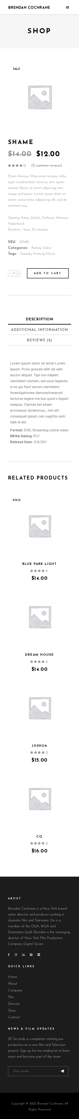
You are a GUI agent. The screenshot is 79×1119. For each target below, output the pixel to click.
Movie (50, 254)
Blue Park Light (39, 564)
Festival (38, 254)
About (12, 984)
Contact (14, 1017)
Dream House (39, 655)
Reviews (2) (39, 340)
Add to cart (48, 273)
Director (14, 1004)
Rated (35, 248)
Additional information (39, 330)
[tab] (39, 319)
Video (46, 248)
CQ (39, 836)
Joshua (39, 746)
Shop (12, 1010)
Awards (25, 254)
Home (12, 977)
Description (39, 319)
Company (15, 990)
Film (11, 997)
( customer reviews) (46, 165)
